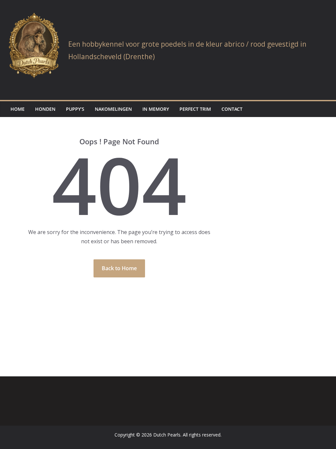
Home (17, 109)
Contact (231, 109)
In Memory (155, 109)
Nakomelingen (113, 109)
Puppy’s (75, 109)
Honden (45, 109)
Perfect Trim (195, 109)
